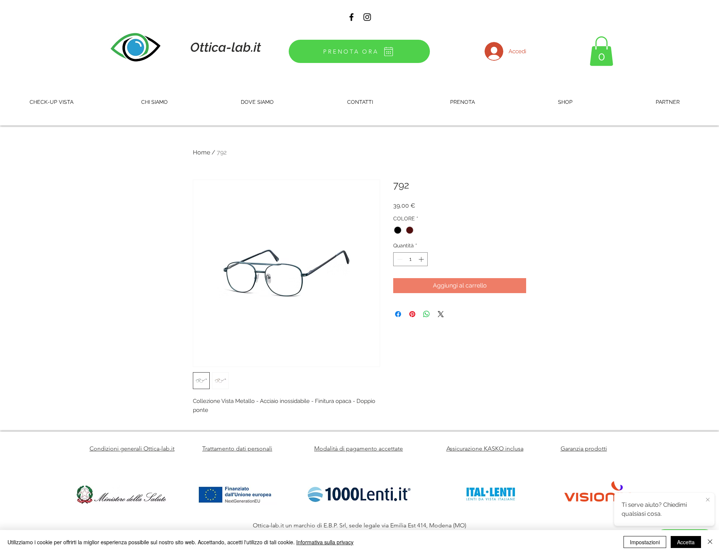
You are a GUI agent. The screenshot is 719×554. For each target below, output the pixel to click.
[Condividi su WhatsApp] (426, 314)
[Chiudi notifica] (708, 500)
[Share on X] (440, 314)
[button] (601, 51)
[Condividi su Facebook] (398, 314)
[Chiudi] (710, 542)
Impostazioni (645, 542)
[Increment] (422, 259)
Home (201, 152)
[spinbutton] (410, 259)
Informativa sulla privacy (325, 542)
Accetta (686, 542)
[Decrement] (399, 259)
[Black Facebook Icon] (351, 17)
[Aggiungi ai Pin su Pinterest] (412, 314)
